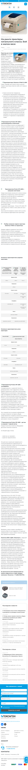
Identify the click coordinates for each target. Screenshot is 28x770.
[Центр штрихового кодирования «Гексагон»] (6, 4)
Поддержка (17, 732)
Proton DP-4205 (19, 206)
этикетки (22, 552)
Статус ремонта (5, 734)
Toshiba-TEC (23, 562)
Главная (2, 47)
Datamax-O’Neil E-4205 (10, 207)
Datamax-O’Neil (15, 562)
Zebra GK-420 (21, 207)
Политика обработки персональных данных (10, 721)
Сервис (3, 732)
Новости (3, 736)
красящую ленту (18, 563)
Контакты (3, 738)
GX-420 (3, 209)
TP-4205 (18, 495)
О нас (15, 734)
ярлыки (5, 554)
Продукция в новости (8, 582)
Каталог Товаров (5, 730)
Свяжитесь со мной (14, 710)
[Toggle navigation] (25, 4)
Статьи (16, 736)
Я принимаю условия (14, 706)
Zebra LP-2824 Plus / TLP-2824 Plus (10, 201)
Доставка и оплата (19, 730)
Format (16, 568)
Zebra (8, 562)
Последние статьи (9, 649)
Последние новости (9, 605)
